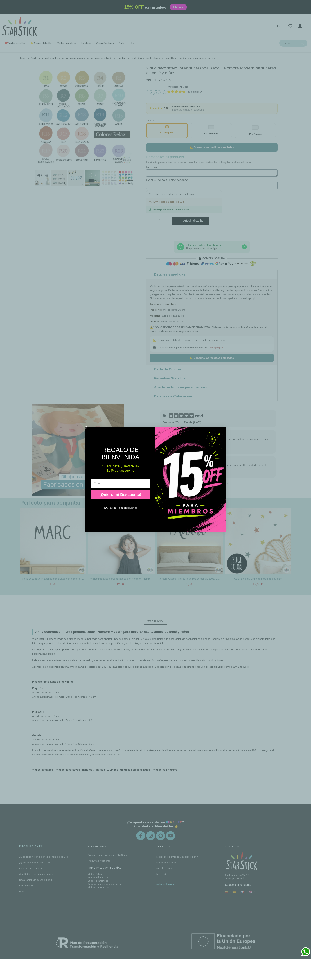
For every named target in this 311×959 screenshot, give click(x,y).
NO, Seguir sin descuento (120, 507)
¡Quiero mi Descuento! (120, 494)
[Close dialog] (86, 428)
